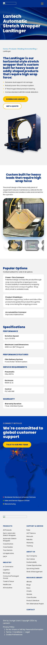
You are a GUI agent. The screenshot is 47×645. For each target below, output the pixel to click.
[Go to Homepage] (9, 3)
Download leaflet (15, 99)
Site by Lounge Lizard (11, 620)
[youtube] (21, 639)
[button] (6, 245)
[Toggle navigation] (42, 3)
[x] (5, 639)
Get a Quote (12, 106)
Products (12, 49)
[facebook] (15, 639)
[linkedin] (10, 639)
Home (5, 49)
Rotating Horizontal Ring (27, 49)
